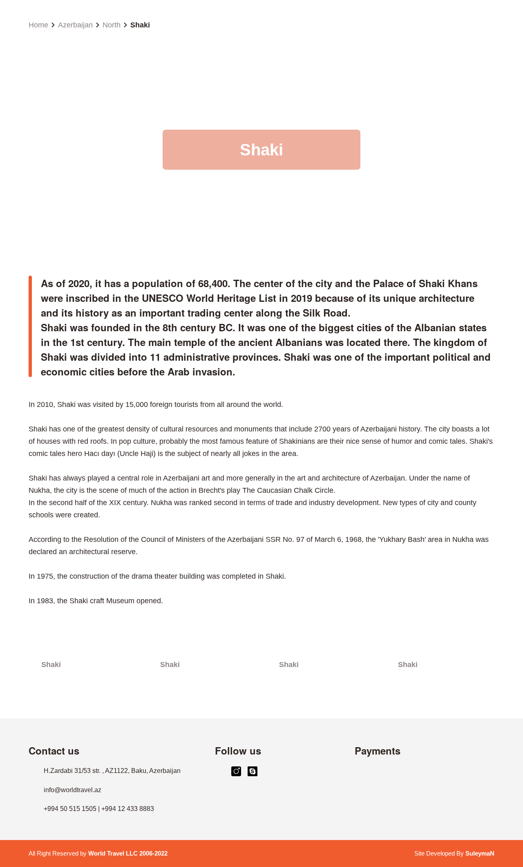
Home (38, 25)
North (112, 25)
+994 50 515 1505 (70, 808)
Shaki (140, 25)
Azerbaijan (75, 25)
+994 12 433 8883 (127, 808)
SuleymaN (479, 853)
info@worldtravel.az (72, 789)
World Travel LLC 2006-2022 (128, 853)
